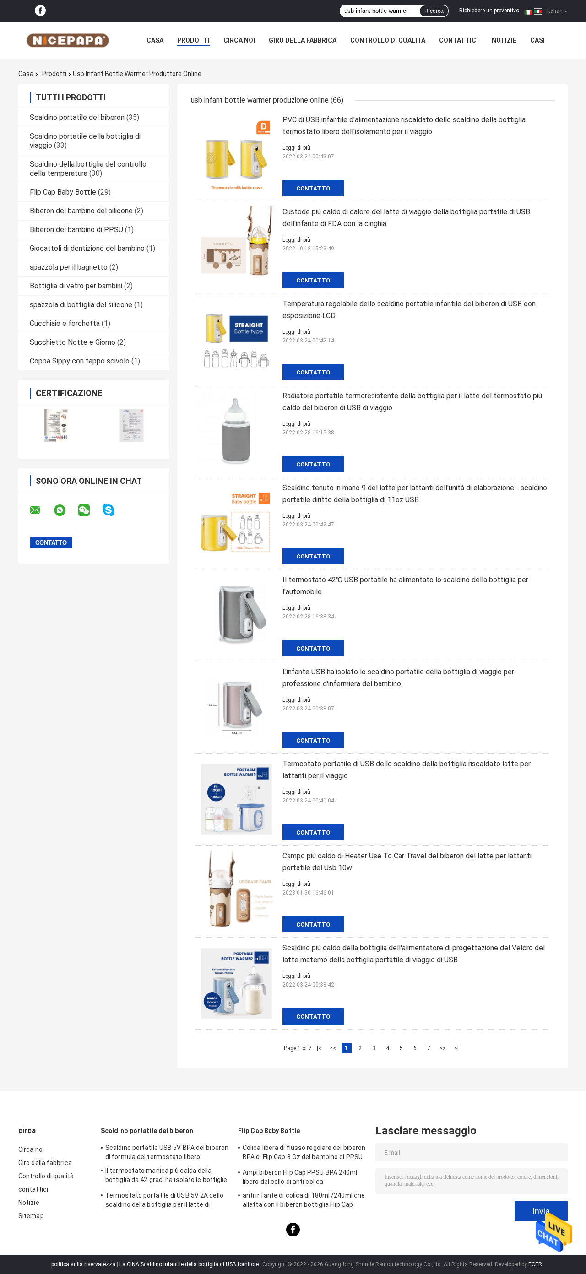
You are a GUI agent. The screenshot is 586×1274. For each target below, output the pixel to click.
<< (333, 1048)
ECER (535, 1264)
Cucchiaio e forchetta (65, 323)
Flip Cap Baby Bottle (63, 192)
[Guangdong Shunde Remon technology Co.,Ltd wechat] (89, 510)
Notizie (504, 40)
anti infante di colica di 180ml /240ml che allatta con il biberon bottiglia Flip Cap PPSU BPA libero (304, 1201)
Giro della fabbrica (302, 40)
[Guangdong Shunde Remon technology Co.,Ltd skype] (114, 510)
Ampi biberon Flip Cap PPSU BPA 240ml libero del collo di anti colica (300, 1177)
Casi (537, 40)
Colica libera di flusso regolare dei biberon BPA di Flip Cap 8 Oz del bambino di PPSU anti (304, 1153)
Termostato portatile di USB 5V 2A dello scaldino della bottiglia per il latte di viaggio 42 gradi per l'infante (164, 1201)
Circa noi (239, 40)
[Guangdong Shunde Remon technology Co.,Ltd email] (41, 510)
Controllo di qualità (387, 40)
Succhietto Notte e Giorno (72, 342)
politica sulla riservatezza (83, 1264)
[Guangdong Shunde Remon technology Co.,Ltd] (68, 40)
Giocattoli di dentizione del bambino (87, 248)
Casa (154, 40)
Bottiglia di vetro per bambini (76, 286)
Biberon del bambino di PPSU (76, 229)
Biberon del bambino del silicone (81, 210)
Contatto (313, 188)
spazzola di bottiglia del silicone (81, 304)
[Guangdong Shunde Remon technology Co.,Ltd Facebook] (40, 11)
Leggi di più (296, 148)
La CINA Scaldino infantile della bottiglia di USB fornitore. (190, 1264)
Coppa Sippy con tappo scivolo (80, 361)
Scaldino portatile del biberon (77, 117)
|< (319, 1048)
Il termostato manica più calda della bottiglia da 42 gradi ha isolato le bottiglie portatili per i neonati (166, 1176)
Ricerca (434, 11)
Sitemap (31, 1216)
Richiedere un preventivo (489, 10)
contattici (458, 40)
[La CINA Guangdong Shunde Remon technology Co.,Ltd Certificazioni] (56, 425)
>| (456, 1048)
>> (443, 1048)
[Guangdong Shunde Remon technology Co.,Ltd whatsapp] (65, 510)
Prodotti (193, 40)
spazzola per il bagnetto (69, 267)
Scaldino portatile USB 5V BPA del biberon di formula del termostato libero (166, 1152)
